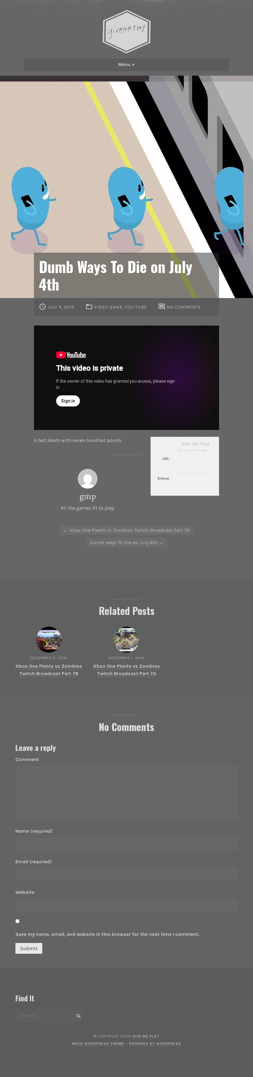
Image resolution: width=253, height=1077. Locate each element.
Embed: (164, 479)
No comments (184, 307)
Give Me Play (195, 444)
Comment (27, 759)
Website (25, 892)
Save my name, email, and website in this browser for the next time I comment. (107, 934)
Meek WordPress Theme (98, 1043)
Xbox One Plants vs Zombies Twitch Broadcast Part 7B (126, 530)
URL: (166, 459)
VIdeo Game (108, 307)
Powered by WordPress (155, 1043)
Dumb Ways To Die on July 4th (126, 542)
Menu (124, 64)
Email (33, 862)
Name (33, 831)
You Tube (136, 307)
